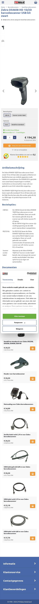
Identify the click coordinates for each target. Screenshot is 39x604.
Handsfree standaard (18, 124)
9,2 (34, 154)
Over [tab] (32, 280)
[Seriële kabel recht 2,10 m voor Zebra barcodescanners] (19, 424)
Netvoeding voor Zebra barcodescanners (18, 404)
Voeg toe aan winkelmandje (21, 145)
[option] (3, 27)
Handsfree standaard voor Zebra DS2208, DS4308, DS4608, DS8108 (18, 342)
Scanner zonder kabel (19, 115)
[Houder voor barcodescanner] (19, 363)
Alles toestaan (19, 316)
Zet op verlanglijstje (20, 150)
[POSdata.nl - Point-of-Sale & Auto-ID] (19, 3)
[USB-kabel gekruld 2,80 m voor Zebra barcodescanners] (19, 456)
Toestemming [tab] (7, 280)
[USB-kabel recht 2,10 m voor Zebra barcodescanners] (19, 488)
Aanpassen (18, 322)
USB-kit (7, 115)
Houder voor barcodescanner (14, 374)
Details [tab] (20, 280)
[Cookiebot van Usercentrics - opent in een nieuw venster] (28, 273)
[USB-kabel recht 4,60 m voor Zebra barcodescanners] (19, 521)
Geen (6, 124)
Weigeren (19, 329)
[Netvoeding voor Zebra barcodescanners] (19, 393)
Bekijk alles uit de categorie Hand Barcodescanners (19, 20)
